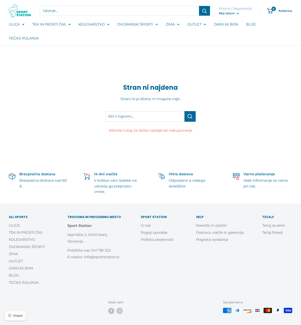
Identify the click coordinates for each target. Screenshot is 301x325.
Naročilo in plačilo (211, 225)
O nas (146, 225)
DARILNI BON (226, 24)
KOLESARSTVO (91, 24)
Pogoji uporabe (154, 232)
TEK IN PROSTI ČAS (49, 24)
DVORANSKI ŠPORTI (135, 24)
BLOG (251, 24)
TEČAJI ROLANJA (24, 38)
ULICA (14, 24)
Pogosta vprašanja (212, 239)
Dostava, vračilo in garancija (220, 232)
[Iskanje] (204, 11)
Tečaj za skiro (273, 225)
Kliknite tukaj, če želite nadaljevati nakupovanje (150, 130)
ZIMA (170, 24)
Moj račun (227, 13)
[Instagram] (120, 311)
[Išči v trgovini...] (190, 116)
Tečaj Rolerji (272, 232)
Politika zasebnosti (157, 239)
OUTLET (194, 24)
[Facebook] (111, 311)
